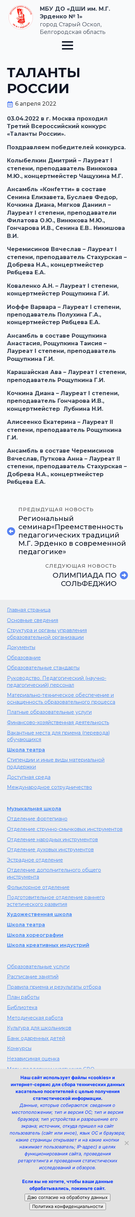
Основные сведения (32, 620)
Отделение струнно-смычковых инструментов (65, 829)
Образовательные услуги (38, 966)
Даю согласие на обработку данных (67, 1197)
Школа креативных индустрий (48, 945)
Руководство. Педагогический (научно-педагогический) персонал (56, 681)
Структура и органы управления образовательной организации (47, 633)
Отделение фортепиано (37, 819)
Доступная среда (29, 777)
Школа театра (26, 750)
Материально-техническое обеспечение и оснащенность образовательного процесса (61, 698)
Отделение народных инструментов (52, 839)
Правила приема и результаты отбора (54, 987)
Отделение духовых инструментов (50, 849)
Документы (21, 647)
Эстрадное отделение (35, 860)
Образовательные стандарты (43, 668)
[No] (126, 1142)
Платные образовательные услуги (49, 712)
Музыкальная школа (34, 809)
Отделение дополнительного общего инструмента (54, 873)
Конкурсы (19, 1048)
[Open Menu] (67, 45)
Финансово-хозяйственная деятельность (58, 722)
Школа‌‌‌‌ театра (26, 925)
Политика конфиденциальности (67, 1206)
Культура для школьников (39, 1028)
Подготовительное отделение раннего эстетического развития (56, 900)
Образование (24, 658)
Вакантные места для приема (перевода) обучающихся (58, 736)
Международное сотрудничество (49, 787)
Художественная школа (39, 914)
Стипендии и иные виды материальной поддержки (56, 763)
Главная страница (29, 610)
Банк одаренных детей (36, 1038)
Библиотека (22, 1007)
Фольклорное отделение (38, 887)
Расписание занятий (32, 977)
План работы (23, 997)
